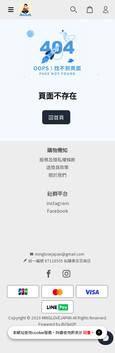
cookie (38, 332)
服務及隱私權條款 (57, 159)
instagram (57, 203)
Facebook (57, 211)
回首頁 (56, 117)
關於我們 (57, 175)
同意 (87, 332)
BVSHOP (68, 324)
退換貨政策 (57, 167)
